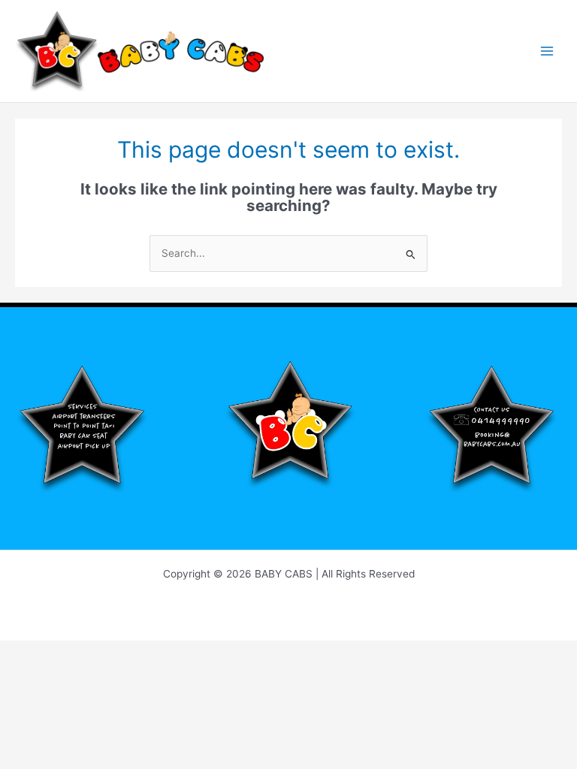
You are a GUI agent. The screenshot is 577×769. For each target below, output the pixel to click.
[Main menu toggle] (547, 51)
